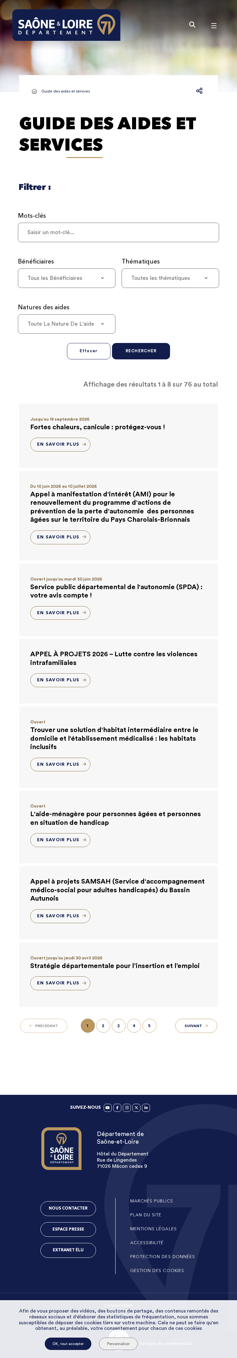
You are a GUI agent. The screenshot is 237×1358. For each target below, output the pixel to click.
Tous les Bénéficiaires (54, 278)
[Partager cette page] (199, 91)
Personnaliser (118, 1344)
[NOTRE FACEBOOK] (117, 1108)
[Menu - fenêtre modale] (214, 25)
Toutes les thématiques (160, 278)
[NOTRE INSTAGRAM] (127, 1108)
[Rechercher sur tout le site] (192, 25)
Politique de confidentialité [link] (165, 1344)
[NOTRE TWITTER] (136, 1108)
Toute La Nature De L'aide (60, 324)
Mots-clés (32, 215)
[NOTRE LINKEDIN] (146, 1108)
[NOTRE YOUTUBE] (108, 1108)
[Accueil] (34, 91)
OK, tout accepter (68, 1344)
